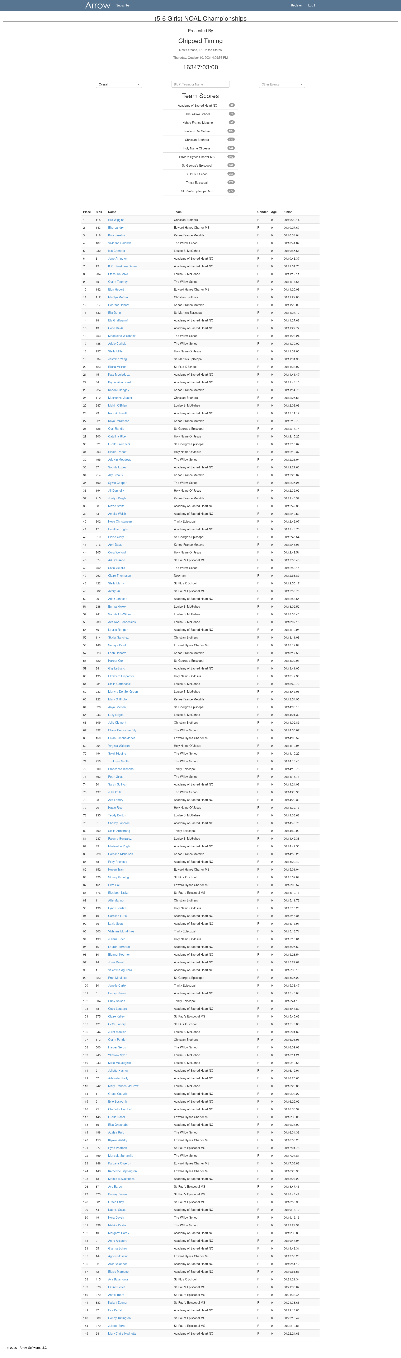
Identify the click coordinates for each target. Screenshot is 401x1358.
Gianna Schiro (117, 1248)
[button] (119, 84)
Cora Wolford (117, 552)
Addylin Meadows (119, 459)
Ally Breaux (115, 475)
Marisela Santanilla (120, 1155)
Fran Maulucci (117, 977)
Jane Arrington (118, 258)
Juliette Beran (117, 1326)
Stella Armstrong (119, 831)
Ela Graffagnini (118, 320)
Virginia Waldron (119, 745)
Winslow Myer (117, 1055)
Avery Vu (114, 591)
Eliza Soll (114, 885)
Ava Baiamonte (118, 1279)
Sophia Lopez (117, 467)
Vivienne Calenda (119, 243)
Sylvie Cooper (117, 483)
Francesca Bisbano (121, 769)
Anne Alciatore (117, 1240)
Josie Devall (116, 962)
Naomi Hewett (117, 413)
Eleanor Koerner (119, 954)
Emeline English (118, 529)
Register (296, 5)
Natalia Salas (117, 1210)
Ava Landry (115, 800)
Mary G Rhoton (118, 699)
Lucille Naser (116, 1117)
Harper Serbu (117, 1047)
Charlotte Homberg (120, 1109)
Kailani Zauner (117, 1302)
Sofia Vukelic (116, 568)
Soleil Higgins (117, 753)
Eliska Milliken (117, 367)
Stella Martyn (117, 583)
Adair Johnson (117, 599)
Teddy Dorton (117, 815)
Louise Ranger (118, 629)
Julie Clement (117, 722)
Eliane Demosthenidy (122, 730)
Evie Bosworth (117, 1101)
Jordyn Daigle (117, 498)
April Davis (115, 544)
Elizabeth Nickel (118, 892)
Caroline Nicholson (120, 854)
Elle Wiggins (116, 220)
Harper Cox (115, 660)
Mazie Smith (116, 506)
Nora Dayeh (116, 1217)
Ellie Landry (116, 227)
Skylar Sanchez (118, 637)
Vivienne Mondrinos (121, 931)
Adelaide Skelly (118, 1078)
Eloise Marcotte (118, 1271)
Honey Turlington (119, 1318)
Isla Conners (116, 251)
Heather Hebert (118, 305)
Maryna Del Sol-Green (123, 691)
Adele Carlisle (117, 343)
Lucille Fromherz (119, 444)
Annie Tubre (116, 1295)
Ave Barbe (115, 1186)
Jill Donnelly (116, 490)
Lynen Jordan (117, 908)
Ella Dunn (114, 312)
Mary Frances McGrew (123, 1086)
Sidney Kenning (118, 877)
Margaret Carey (118, 1233)
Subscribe (122, 5)
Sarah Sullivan (117, 784)
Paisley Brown (117, 1194)
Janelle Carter (117, 985)
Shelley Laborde (119, 823)
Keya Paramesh (118, 421)
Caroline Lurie (117, 916)
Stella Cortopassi (119, 684)
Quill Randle (116, 428)
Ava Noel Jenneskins (122, 622)
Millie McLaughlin (119, 1063)
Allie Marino (116, 900)
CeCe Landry (117, 1024)
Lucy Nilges (115, 715)
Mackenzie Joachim (121, 397)
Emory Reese (117, 993)
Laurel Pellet (116, 1287)
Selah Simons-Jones (121, 738)
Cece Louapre (117, 1008)
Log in (312, 5)
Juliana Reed (117, 939)
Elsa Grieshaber (118, 1124)
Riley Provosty (117, 861)
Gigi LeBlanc (116, 668)
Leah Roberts (117, 653)
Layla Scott (115, 923)
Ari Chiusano (116, 560)
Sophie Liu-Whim (119, 614)
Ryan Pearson (117, 1148)
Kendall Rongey (118, 390)
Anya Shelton (117, 707)
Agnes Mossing (118, 1256)
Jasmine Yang (117, 359)
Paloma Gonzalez (120, 838)
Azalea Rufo (116, 1132)
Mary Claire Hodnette (122, 1333)
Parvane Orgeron (119, 1163)
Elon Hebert (116, 289)
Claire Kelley (116, 1016)
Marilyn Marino (118, 297)
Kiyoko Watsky (117, 1140)
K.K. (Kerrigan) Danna (122, 266)
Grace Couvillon (118, 1094)
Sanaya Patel (117, 645)
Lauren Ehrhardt (119, 947)
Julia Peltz (115, 792)
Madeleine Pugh (119, 846)
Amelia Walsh (117, 513)
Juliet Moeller (117, 1032)
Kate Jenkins (116, 235)
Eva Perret (115, 1310)
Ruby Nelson (116, 1001)
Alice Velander (117, 1264)
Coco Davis (115, 328)
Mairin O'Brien (117, 405)
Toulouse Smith (118, 761)
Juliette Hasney (118, 1070)
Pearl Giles (115, 776)
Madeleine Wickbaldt (122, 336)
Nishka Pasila (117, 1225)
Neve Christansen (120, 521)
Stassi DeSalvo (118, 274)
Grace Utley (116, 1202)
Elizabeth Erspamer (121, 676)
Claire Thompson (119, 575)
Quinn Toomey (118, 281)
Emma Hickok (117, 606)
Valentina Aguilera (120, 970)
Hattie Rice (115, 807)
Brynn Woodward (119, 382)
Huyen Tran (116, 869)
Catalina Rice (117, 436)
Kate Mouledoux (119, 374)
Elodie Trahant (117, 452)
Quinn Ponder (117, 1039)
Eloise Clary (116, 537)
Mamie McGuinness (121, 1179)
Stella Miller (115, 351)
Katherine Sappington (122, 1171)
